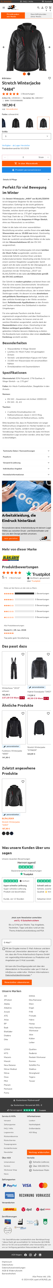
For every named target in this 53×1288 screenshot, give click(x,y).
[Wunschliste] (46, 7)
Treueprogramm (10, 1144)
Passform (7, 457)
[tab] (13, 15)
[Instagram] (30, 1254)
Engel (31, 1008)
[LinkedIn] (40, 1254)
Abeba (7, 1004)
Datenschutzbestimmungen (17, 975)
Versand (7, 1120)
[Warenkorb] (50, 7)
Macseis (7, 1057)
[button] (24, 74)
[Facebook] (25, 1254)
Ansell (7, 1011)
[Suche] (38, 7)
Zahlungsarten (9, 1124)
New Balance (10, 1065)
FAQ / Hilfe (8, 1128)
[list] (26, 632)
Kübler (32, 1038)
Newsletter (8, 1152)
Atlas (6, 1019)
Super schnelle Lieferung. (15, 885)
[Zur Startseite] (13, 7)
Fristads (32, 1015)
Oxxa (6, 1077)
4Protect (8, 1000)
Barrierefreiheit (9, 1273)
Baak (6, 1027)
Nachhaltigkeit (34, 1124)
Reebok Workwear (37, 1057)
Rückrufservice (10, 1140)
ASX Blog (33, 1132)
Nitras (6, 1073)
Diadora (7, 1035)
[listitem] (8, 996)
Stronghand (34, 1073)
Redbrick (33, 1053)
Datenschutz (7, 1264)
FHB (31, 1011)
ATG (6, 1015)
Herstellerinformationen (13, 474)
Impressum (7, 1261)
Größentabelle (34, 1128)
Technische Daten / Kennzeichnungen (19, 451)
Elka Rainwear (35, 1000)
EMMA (32, 996)
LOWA (7, 1049)
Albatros (8, 1008)
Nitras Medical (10, 1069)
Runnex (32, 1061)
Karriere (7, 1166)
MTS (6, 1053)
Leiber (32, 1042)
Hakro (31, 1019)
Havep (32, 1023)
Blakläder (8, 1031)
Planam (7, 1085)
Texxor (32, 1081)
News (6, 1174)
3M (5, 996)
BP (5, 1023)
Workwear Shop (10, 1170)
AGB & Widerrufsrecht (12, 1270)
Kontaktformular (10, 1148)
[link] (16, 123)
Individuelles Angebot (12, 468)
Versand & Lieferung (11, 463)
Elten (31, 1004)
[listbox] (26, 603)
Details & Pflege (10, 179)
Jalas (31, 1034)
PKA (6, 1081)
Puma (6, 1093)
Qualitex (32, 1049)
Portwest (8, 1089)
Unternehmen (9, 1162)
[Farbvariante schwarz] (4, 833)
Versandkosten (12, 109)
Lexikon (32, 1120)
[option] (26, 594)
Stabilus (32, 1069)
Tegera (32, 1077)
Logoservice (8, 1132)
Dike (6, 1039)
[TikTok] (35, 1254)
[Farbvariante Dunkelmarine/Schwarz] (12, 833)
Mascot (7, 1061)
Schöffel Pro (34, 1065)
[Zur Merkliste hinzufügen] (49, 78)
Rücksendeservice (11, 1136)
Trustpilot (36, 581)
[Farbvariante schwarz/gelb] (8, 833)
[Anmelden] (42, 7)
